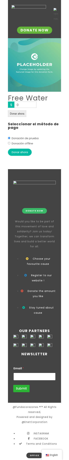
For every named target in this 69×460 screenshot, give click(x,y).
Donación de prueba (25, 138)
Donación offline (22, 143)
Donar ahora (17, 113)
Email (18, 368)
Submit (21, 388)
